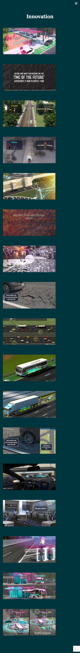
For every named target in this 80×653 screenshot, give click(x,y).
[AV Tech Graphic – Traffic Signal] (29, 610)
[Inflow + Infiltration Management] (29, 247)
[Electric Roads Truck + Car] (29, 392)
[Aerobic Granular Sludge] (29, 210)
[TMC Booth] (29, 65)
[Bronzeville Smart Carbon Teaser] (29, 29)
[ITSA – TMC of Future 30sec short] (29, 174)
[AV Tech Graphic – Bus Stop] (29, 573)
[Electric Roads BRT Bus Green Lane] (29, 356)
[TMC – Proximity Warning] (29, 465)
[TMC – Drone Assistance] (29, 537)
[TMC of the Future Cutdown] (29, 283)
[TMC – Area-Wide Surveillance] (29, 501)
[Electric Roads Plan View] (29, 319)
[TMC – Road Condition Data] (29, 428)
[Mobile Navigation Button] (76, 3)
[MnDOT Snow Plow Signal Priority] (29, 138)
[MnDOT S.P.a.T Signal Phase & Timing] (29, 101)
